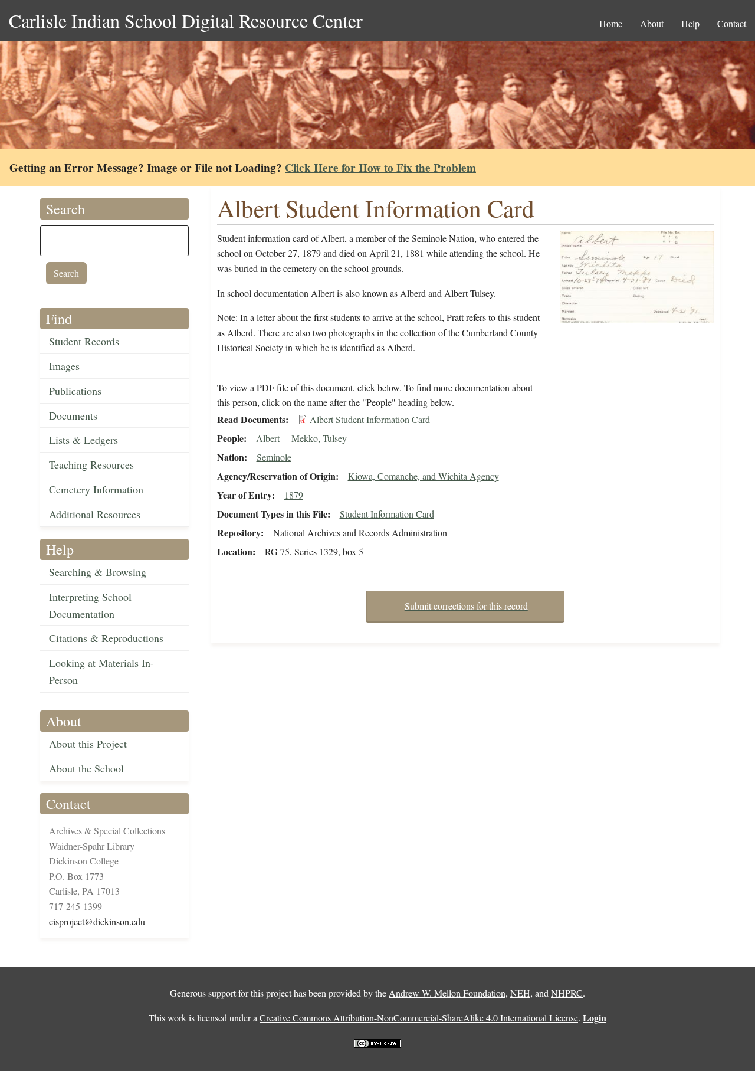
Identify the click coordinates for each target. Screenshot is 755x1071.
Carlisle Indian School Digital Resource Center (186, 20)
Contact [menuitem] (731, 23)
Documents (73, 415)
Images (64, 366)
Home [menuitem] (610, 23)
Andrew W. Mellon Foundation (447, 993)
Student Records (84, 341)
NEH (520, 993)
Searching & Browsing (97, 572)
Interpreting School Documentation (90, 605)
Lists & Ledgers (83, 440)
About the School (86, 768)
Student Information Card (387, 513)
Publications (75, 391)
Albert (268, 438)
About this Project (88, 743)
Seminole (274, 457)
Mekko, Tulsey (319, 438)
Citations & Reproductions (106, 638)
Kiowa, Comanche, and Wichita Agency (423, 476)
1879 (293, 495)
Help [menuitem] (690, 23)
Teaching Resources (91, 464)
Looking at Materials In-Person (101, 671)
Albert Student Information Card (370, 419)
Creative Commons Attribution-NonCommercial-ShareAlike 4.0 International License (419, 1017)
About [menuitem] (652, 23)
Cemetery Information (96, 489)
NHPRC (567, 993)
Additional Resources (94, 514)
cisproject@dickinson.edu (97, 921)
